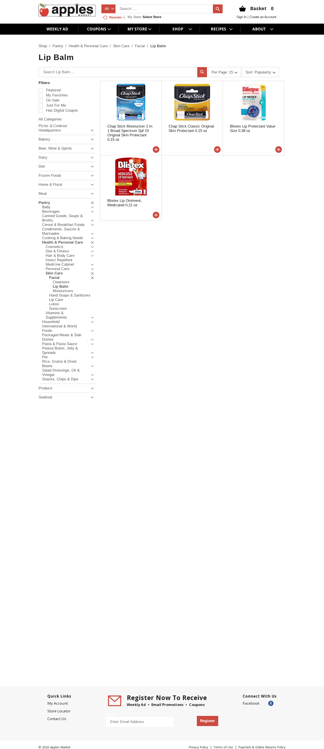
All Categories (50, 119)
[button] (91, 130)
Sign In (241, 17)
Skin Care (121, 46)
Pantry (57, 46)
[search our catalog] (218, 8)
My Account (57, 703)
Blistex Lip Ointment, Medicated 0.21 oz (124, 203)
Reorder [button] (115, 17)
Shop (43, 46)
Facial (140, 46)
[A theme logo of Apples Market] (67, 9)
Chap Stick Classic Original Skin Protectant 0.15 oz (191, 128)
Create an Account (263, 17)
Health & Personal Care (88, 46)
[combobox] (108, 8)
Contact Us (56, 718)
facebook (251, 703)
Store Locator (59, 710)
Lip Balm (158, 46)
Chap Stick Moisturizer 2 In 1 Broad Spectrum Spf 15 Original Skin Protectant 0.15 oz (129, 133)
